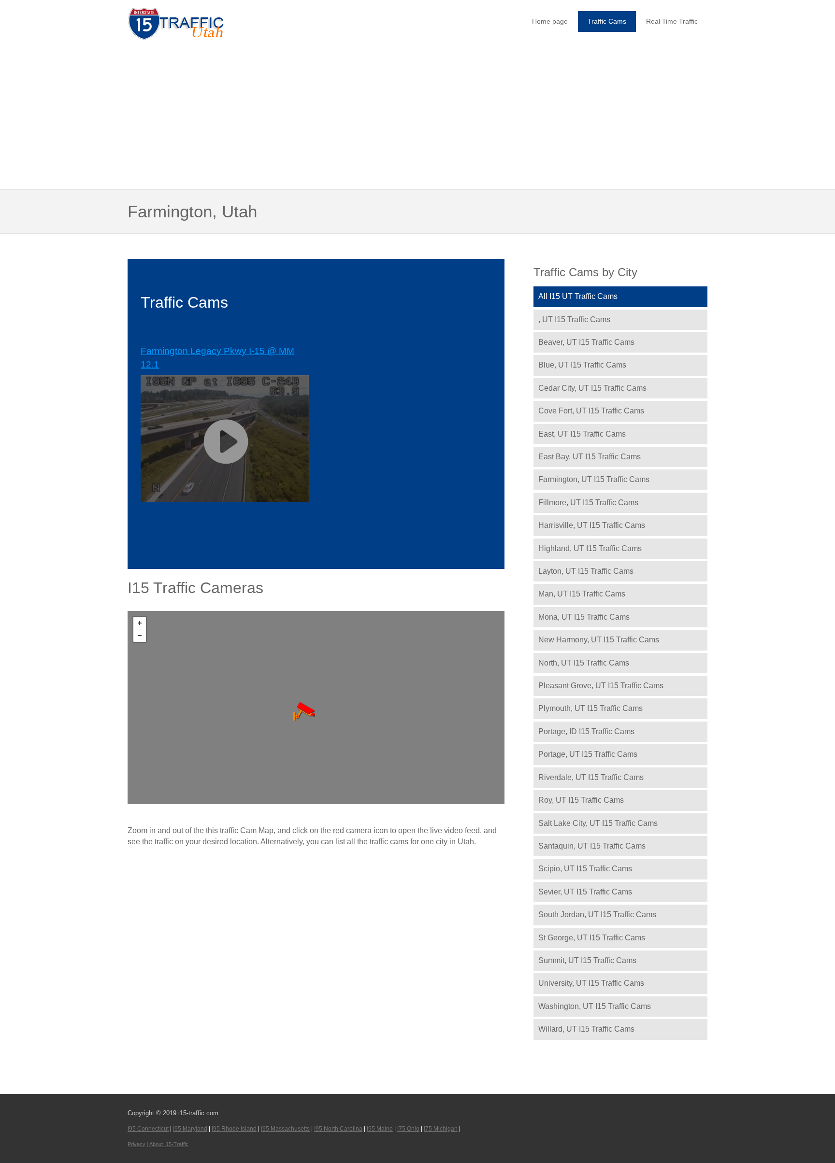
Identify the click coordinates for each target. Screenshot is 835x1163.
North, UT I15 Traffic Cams (583, 663)
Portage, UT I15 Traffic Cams (587, 754)
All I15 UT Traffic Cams (578, 296)
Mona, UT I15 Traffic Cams (584, 617)
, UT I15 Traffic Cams (574, 319)
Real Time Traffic (672, 21)
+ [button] (139, 623)
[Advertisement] (417, 116)
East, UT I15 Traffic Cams (582, 434)
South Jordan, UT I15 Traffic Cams (597, 914)
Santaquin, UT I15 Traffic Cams (592, 846)
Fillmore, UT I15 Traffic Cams (588, 502)
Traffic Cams (607, 21)
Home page (550, 21)
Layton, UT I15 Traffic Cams (585, 571)
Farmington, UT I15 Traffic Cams (593, 479)
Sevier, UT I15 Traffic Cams (585, 892)
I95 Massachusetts (285, 1128)
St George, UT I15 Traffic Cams (591, 938)
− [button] (139, 635)
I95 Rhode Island (234, 1128)
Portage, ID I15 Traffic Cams (586, 731)
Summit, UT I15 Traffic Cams (587, 960)
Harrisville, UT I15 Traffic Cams (591, 525)
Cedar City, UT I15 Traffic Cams (592, 388)
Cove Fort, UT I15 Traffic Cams (591, 411)
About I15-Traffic (168, 1144)
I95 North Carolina (338, 1128)
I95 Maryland (190, 1128)
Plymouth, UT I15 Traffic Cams (590, 708)
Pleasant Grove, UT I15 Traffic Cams (600, 685)
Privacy (136, 1144)
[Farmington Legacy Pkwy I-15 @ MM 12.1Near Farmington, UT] (304, 711)
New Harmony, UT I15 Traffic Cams (598, 640)
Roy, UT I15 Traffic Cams (581, 800)
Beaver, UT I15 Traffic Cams (586, 342)
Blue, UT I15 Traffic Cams (582, 365)
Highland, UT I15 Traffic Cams (590, 548)
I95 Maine (380, 1128)
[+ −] (316, 707)
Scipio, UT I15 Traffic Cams (585, 869)
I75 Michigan (441, 1128)
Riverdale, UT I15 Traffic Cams (591, 777)
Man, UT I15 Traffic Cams (581, 594)
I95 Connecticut (148, 1128)
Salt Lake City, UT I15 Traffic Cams (598, 823)
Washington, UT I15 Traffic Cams (594, 1006)
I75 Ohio (408, 1128)
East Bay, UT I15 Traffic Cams (589, 457)
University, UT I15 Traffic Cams (591, 983)
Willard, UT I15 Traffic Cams (586, 1029)
